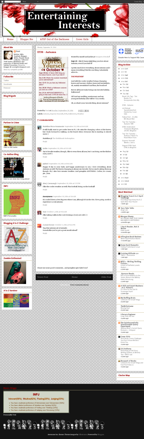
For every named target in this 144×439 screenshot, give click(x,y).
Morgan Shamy (127, 217)
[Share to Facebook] (86, 111)
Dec (124, 84)
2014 (123, 81)
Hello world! (125, 230)
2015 (123, 78)
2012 (123, 181)
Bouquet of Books (102, 57)
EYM (66, 114)
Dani (18, 51)
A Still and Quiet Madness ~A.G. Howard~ (132, 287)
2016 (123, 75)
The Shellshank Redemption (63, 138)
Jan (124, 174)
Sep (124, 94)
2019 (123, 69)
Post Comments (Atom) (79, 285)
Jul (124, 155)
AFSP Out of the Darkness (54, 39)
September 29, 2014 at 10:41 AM (61, 164)
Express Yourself (56, 114)
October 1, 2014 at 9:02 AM (57, 212)
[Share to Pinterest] (88, 111)
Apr (124, 164)
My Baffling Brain (128, 298)
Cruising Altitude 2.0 (129, 253)
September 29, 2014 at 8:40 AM (76, 126)
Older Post (106, 277)
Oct (124, 91)
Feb (124, 171)
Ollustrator (83, 434)
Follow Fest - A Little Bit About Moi (130, 118)
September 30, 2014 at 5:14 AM (64, 196)
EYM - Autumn (127, 105)
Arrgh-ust (124, 210)
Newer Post (42, 277)
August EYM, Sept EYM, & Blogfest (129, 147)
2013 (123, 178)
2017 (123, 72)
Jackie (45, 148)
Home (10, 39)
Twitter (6, 81)
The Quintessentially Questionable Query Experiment (129, 324)
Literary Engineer (128, 314)
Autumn (46, 114)
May (124, 161)
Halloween (72, 114)
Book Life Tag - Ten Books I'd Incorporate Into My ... (130, 99)
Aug (124, 151)
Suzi (44, 212)
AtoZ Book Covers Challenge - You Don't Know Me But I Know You (131, 340)
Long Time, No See (127, 316)
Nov (124, 87)
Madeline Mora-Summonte (53, 126)
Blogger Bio (26, 39)
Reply (45, 142)
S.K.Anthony (126, 349)
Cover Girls (82, 39)
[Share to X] (83, 111)
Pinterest (7, 88)
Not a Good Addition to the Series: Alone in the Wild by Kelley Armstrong (130, 277)
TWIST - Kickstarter (128, 255)
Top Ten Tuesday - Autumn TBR (129, 123)
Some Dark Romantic (130, 245)
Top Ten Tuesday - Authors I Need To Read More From (130, 136)
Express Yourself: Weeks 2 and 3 (128, 142)
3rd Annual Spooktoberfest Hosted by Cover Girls (129, 111)
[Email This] (79, 111)
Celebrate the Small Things (130, 300)
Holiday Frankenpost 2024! (130, 247)
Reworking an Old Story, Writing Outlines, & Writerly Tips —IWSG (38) (130, 353)
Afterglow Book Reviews (131, 237)
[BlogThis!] (81, 111)
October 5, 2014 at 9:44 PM (65, 225)
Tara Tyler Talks (127, 208)
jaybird (45, 164)
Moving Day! (125, 308)
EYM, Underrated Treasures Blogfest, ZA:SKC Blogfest (130, 129)
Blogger (100, 434)
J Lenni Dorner (48, 225)
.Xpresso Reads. (128, 274)
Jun (124, 158)
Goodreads (8, 84)
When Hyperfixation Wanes (130, 239)
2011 (122, 184)
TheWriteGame (127, 306)
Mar (124, 167)
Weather (80, 114)
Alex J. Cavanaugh (50, 183)
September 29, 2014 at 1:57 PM (68, 183)
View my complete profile (13, 70)
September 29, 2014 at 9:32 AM (59, 148)
